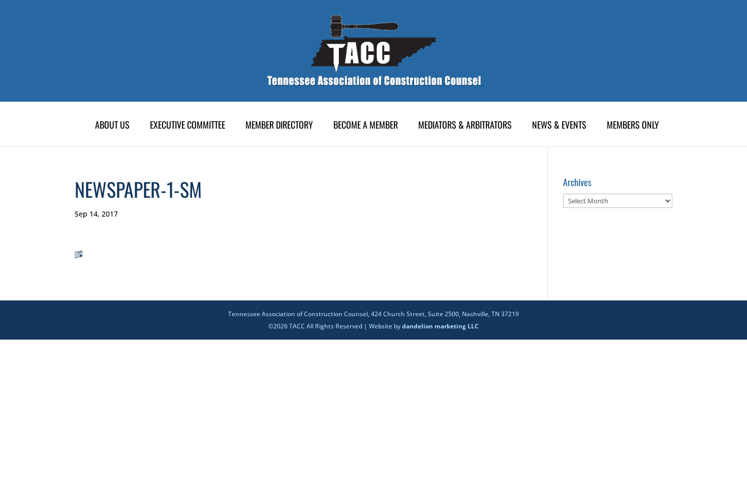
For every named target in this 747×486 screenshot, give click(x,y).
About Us (112, 126)
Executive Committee (187, 126)
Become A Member (365, 126)
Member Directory (279, 126)
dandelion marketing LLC (440, 326)
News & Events (559, 126)
